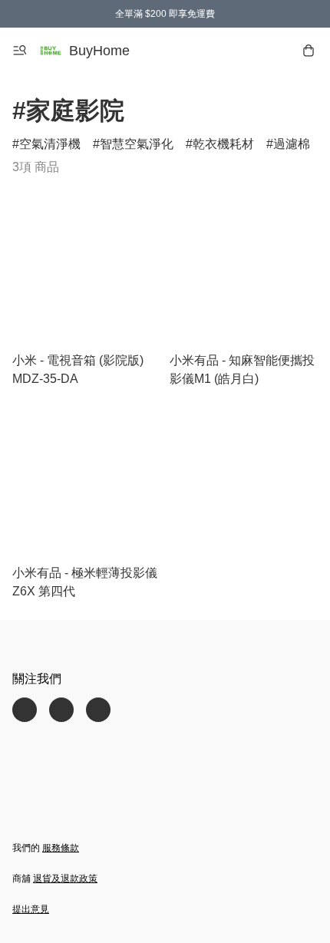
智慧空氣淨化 (136, 143)
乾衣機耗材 (223, 143)
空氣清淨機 (50, 143)
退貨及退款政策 (65, 878)
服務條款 (60, 847)
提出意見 (30, 909)
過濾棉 (291, 143)
